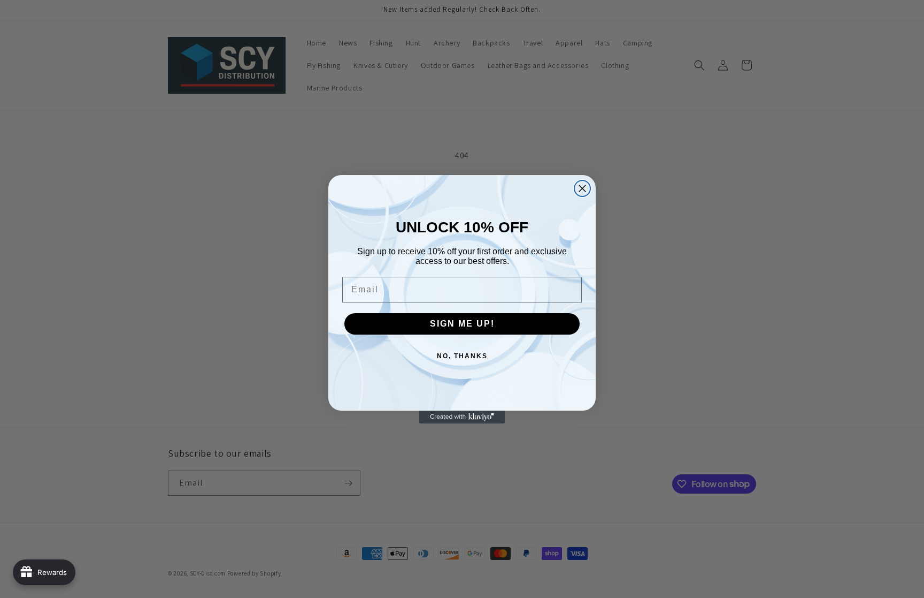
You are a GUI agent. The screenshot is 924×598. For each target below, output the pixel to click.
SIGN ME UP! (462, 323)
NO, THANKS (462, 356)
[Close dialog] (582, 188)
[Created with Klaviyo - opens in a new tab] (462, 417)
